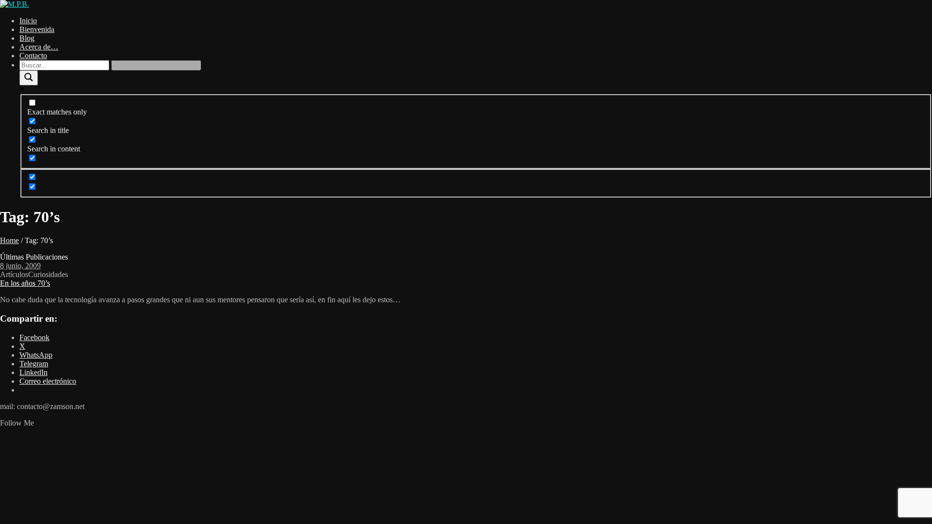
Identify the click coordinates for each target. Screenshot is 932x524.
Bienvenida (36, 29)
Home (9, 240)
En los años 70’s (25, 283)
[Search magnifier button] (28, 77)
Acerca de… (38, 47)
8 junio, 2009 (20, 266)
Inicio (28, 20)
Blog (26, 38)
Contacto (33, 55)
